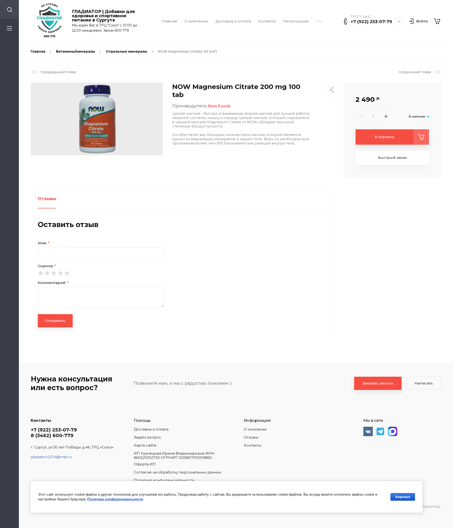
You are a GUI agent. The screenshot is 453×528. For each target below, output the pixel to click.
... (318, 21)
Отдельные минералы (126, 52)
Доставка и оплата (233, 21)
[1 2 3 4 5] (181, 273)
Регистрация (296, 21)
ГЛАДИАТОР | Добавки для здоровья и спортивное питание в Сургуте (103, 16)
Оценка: (47, 266)
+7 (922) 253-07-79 (371, 21)
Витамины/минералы (75, 52)
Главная (169, 21)
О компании (196, 21)
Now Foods (219, 106)
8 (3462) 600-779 (52, 435)
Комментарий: (53, 282)
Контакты (267, 21)
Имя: (44, 243)
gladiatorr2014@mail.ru (51, 457)
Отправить (55, 320)
